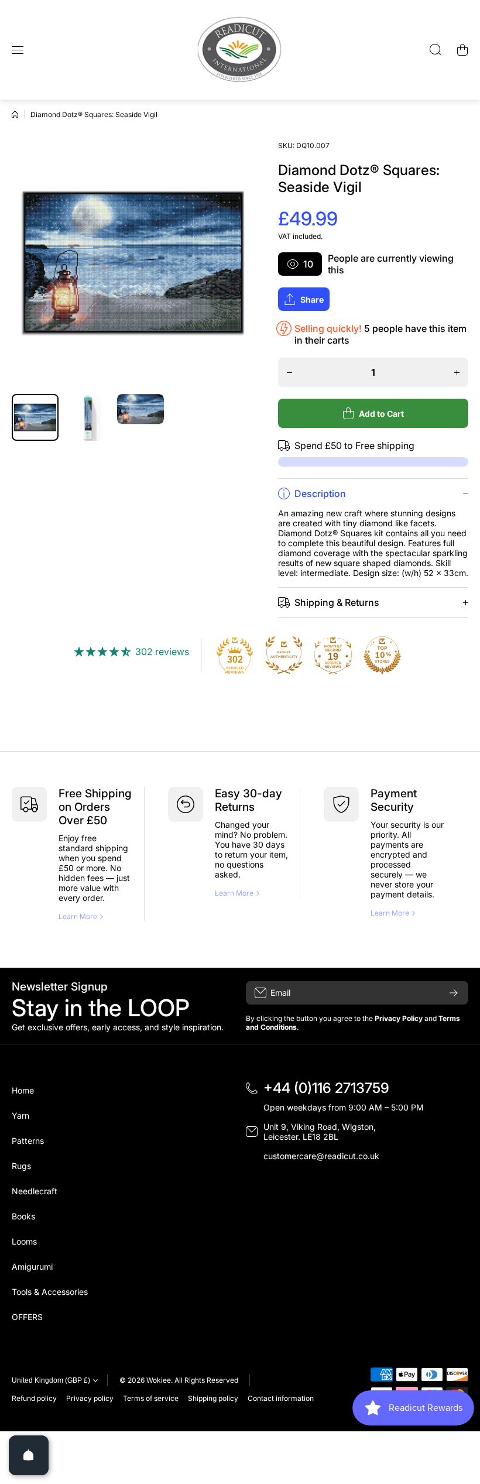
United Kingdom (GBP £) (51, 1380)
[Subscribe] (453, 993)
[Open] (29, 1455)
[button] (462, 50)
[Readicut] (240, 50)
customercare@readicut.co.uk (321, 1156)
